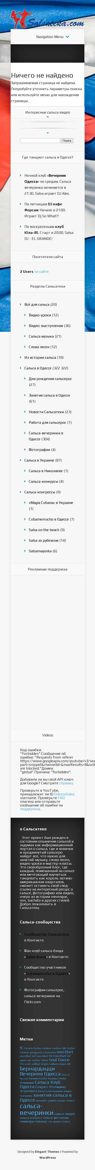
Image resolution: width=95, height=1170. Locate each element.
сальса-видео (64, 1114)
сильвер (41, 1121)
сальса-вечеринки (36, 1109)
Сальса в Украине (39, 460)
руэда (61, 1100)
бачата (43, 1091)
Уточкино (57, 1087)
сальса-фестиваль (56, 1118)
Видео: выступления (46, 325)
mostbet (65, 1051)
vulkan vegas (40, 1064)
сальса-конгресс (31, 1118)
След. (47, 133)
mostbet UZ (62, 1056)
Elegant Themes (47, 1151)
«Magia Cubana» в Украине (51, 502)
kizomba (50, 1052)
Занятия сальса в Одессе (49, 395)
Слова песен (39, 347)
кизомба (41, 1100)
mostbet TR (44, 1056)
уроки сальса (61, 1121)
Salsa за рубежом (43, 540)
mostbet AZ (28, 1056)
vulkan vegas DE (60, 1064)
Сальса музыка (41, 336)
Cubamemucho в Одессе (49, 519)
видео (68, 1091)
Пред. (47, 116)
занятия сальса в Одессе (46, 1097)
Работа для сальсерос (47, 422)
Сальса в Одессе (37, 368)
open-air (25, 1060)
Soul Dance (59, 1059)
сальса (70, 1100)
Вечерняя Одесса (40, 1074)
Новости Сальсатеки (46, 412)
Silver (44, 1060)
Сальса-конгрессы (39, 492)
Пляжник (27, 1083)
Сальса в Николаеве (46, 471)
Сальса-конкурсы (43, 481)
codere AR (59, 1048)
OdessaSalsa (64, 794)
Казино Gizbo (38, 1078)
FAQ (61, 798)
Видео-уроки (40, 315)
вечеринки (55, 1091)
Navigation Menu (49, 37)
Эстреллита (28, 1091)
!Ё (21, 1048)
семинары (27, 1121)
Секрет (42, 1087)
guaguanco (37, 1052)
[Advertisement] (38, 652)
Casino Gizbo (32, 1048)
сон (50, 1121)
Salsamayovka (40, 551)
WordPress (47, 1157)
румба (52, 1100)
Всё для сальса (36, 304)
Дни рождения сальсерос (50, 378)
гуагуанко (26, 1095)
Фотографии (39, 449)
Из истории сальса (40, 357)
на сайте (34, 271)
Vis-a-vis (25, 1064)
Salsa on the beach (44, 530)
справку (66, 783)
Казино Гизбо (57, 1078)
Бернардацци (37, 1068)
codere (46, 1048)
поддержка (30, 809)
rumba (36, 1060)
